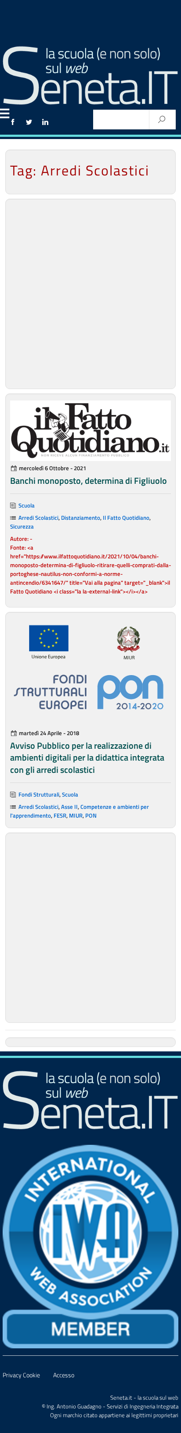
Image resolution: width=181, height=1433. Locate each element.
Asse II (69, 806)
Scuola (26, 505)
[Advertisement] (90, 294)
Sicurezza (22, 526)
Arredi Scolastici (38, 517)
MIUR (76, 815)
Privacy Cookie (21, 1375)
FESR (60, 815)
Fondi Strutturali (38, 794)
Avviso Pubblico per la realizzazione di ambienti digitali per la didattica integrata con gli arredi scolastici (87, 757)
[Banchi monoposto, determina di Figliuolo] (90, 430)
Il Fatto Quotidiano (126, 517)
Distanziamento (80, 517)
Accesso (63, 1375)
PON (91, 815)
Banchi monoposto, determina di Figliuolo (88, 480)
